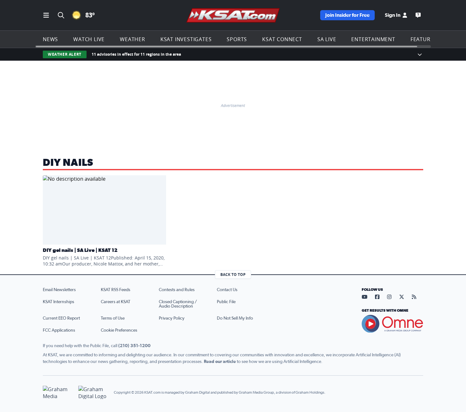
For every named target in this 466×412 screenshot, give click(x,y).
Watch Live (89, 39)
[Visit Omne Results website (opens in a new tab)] (392, 324)
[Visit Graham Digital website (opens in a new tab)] (93, 392)
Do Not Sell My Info (235, 318)
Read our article (220, 361)
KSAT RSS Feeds (115, 290)
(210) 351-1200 (134, 346)
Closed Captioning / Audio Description (178, 304)
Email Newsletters (59, 290)
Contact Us (227, 290)
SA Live (326, 39)
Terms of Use (113, 318)
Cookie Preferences (119, 330)
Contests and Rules (177, 290)
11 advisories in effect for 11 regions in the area (136, 54)
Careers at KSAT (115, 302)
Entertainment (373, 39)
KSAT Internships (58, 302)
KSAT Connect (282, 39)
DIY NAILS (68, 163)
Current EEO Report (61, 318)
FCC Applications (59, 330)
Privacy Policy (171, 318)
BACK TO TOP (233, 274)
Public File (226, 302)
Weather (132, 39)
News (50, 39)
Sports (237, 39)
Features (424, 39)
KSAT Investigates (186, 39)
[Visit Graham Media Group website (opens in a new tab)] (58, 392)
